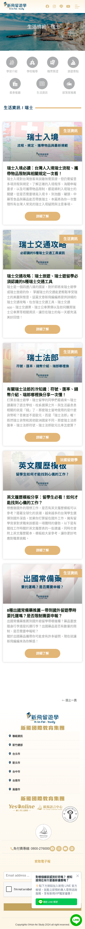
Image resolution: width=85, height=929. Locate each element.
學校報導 (32, 71)
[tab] (42, 736)
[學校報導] (32, 62)
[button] (69, 700)
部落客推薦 (69, 92)
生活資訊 (42, 92)
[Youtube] (68, 6)
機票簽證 (52, 71)
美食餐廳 (15, 92)
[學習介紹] (11, 62)
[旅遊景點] (73, 62)
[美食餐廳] (15, 83)
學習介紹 (11, 71)
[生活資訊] (42, 83)
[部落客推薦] (69, 83)
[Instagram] (54, 6)
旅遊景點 (73, 71)
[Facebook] (47, 6)
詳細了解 (42, 216)
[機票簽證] (52, 62)
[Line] (72, 848)
